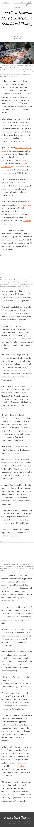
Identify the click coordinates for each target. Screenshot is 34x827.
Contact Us (7, 821)
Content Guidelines (19, 821)
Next (28, 4)
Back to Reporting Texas (22, 2)
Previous (6, 2)
